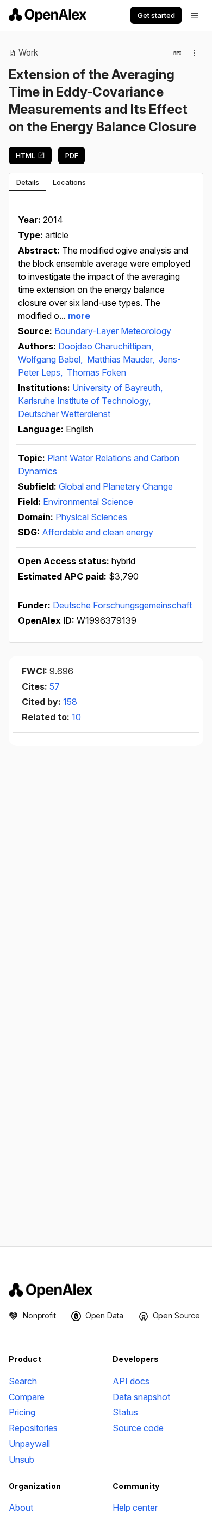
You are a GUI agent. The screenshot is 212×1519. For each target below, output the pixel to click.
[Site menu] (194, 15)
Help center (135, 1507)
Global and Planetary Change (116, 486)
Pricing (22, 1412)
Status (125, 1412)
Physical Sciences (91, 516)
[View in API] (177, 53)
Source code (138, 1427)
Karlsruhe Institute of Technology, (84, 400)
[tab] (27, 182)
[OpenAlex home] (47, 15)
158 (70, 701)
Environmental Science (88, 501)
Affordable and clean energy (97, 532)
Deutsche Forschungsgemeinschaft (122, 605)
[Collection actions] (194, 53)
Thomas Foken (96, 372)
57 (54, 686)
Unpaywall (29, 1443)
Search (23, 1381)
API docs (131, 1381)
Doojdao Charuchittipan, (105, 346)
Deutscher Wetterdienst (64, 413)
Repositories (33, 1427)
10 (76, 717)
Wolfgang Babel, (51, 359)
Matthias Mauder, (122, 359)
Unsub (21, 1459)
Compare (27, 1396)
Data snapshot (141, 1396)
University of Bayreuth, (117, 387)
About (21, 1507)
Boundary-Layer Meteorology (112, 331)
